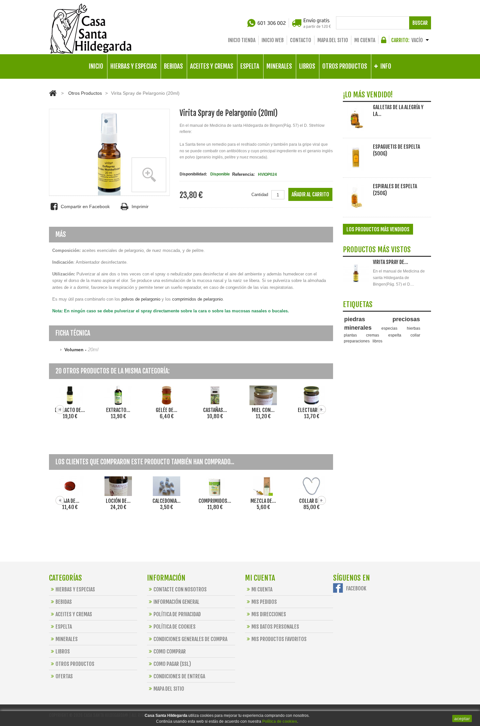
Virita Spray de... (390, 262)
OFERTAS (64, 676)
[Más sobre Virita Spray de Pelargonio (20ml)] (356, 273)
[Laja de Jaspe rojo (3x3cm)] (70, 486)
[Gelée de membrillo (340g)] (118, 395)
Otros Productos (85, 93)
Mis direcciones (268, 614)
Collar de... (311, 501)
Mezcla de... (263, 501)
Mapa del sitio (332, 40)
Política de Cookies (174, 626)
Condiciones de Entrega (179, 676)
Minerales (67, 639)
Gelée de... (118, 410)
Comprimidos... (215, 501)
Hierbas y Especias (75, 589)
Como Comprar (169, 651)
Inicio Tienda (241, 40)
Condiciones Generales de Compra (190, 639)
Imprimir (140, 206)
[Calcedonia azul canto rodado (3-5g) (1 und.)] (166, 486)
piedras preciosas (382, 319)
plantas (350, 335)
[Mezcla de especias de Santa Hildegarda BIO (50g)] (263, 486)
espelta (394, 335)
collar (415, 335)
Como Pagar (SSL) (172, 664)
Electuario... (263, 410)
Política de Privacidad (177, 614)
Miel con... (214, 410)
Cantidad (259, 194)
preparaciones (357, 341)
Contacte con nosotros (180, 589)
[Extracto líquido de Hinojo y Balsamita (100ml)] (70, 395)
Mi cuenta (364, 40)
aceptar (462, 718)
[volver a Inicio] (52, 93)
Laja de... (69, 501)
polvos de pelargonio (140, 299)
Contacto (300, 40)
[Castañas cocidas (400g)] (166, 395)
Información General (176, 602)
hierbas (413, 328)
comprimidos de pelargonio (197, 299)
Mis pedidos (264, 602)
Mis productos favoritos (279, 639)
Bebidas (64, 602)
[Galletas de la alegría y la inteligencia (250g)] (356, 118)
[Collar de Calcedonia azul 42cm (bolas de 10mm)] (311, 486)
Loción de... (311, 410)
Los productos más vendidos (377, 229)
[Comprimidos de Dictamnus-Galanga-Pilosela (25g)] (215, 486)
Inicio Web (273, 40)
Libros (63, 651)
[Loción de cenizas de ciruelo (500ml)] (311, 395)
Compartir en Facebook (85, 206)
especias (389, 328)
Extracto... (70, 410)
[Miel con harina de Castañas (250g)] (215, 395)
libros (377, 341)
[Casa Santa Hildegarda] (90, 28)
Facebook (356, 588)
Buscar (420, 23)
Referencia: (243, 174)
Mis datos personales (275, 626)
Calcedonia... (166, 501)
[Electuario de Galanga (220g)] (263, 395)
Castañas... (167, 410)
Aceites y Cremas (74, 614)
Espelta (64, 626)
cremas (372, 335)
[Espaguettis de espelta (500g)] (356, 158)
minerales (358, 327)
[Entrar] (385, 41)
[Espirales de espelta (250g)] (356, 197)
